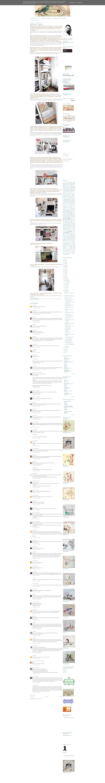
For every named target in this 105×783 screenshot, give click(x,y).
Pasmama (34, 344)
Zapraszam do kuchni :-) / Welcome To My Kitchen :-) (69, 342)
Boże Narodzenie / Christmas (68, 187)
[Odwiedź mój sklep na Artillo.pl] (68, 57)
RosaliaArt (34, 583)
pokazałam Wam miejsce (50, 35)
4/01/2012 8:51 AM (36, 658)
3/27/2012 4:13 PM (36, 394)
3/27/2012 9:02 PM (36, 527)
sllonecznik (34, 685)
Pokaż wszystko (73, 373)
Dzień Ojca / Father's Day (70, 200)
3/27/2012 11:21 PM (36, 549)
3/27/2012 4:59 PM (36, 452)
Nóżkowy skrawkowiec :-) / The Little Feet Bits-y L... (69, 305)
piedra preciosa (35, 390)
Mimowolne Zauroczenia (36, 372)
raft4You (66, 234)
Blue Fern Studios (70, 186)
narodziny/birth (71, 225)
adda (33, 324)
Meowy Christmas (66, 380)
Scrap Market (71, 237)
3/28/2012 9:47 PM (36, 620)
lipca (66, 286)
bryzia (33, 655)
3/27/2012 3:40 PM (36, 370)
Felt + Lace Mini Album (67, 387)
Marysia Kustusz (35, 601)
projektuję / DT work (69, 231)
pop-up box (70, 228)
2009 (65, 352)
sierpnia (66, 284)
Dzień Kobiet (64, 198)
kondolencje (72, 212)
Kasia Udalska (35, 421)
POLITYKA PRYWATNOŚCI (35, 20)
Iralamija (65, 386)
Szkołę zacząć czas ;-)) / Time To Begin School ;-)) (69, 303)
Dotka (33, 336)
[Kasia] (34, 616)
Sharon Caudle (66, 382)
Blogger (73, 755)
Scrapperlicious (66, 393)
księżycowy (65, 364)
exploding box (65, 201)
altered (64, 184)
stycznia (66, 347)
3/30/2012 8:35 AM (36, 643)
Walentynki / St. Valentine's (68, 247)
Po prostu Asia (35, 489)
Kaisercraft (67, 208)
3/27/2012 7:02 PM (36, 478)
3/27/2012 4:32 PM (36, 419)
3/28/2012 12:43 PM (36, 599)
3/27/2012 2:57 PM (36, 341)
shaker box (65, 241)
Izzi (33, 578)
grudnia (66, 278)
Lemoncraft (71, 217)
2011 (65, 349)
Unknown (34, 440)
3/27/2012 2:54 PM (36, 322)
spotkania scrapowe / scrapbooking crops (67, 242)
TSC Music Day (67, 322)
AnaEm (34, 530)
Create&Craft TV (71, 192)
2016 (65, 272)
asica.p (34, 329)
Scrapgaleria (65, 239)
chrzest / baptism (70, 188)
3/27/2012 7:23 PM (36, 487)
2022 (65, 263)
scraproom (36, 299)
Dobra (33, 500)
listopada (66, 280)
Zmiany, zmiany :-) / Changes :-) (69, 296)
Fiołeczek (34, 546)
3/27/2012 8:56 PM (36, 510)
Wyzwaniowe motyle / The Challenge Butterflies (69, 340)
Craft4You (64, 189)
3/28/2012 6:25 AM (36, 558)
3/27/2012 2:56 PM (36, 334)
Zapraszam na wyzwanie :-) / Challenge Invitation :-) (69, 315)
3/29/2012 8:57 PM (36, 635)
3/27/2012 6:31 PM (36, 470)
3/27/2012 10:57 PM (36, 544)
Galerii (69, 717)
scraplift (65, 240)
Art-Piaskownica (72, 184)
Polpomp (65, 228)
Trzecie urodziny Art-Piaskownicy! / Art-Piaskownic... (68, 329)
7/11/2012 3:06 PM (36, 692)
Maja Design (65, 220)
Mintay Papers (68, 222)
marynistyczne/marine (67, 221)
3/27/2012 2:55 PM (36, 327)
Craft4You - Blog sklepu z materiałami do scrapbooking (68, 406)
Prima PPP (64, 231)
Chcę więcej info (72, 2)
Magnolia (72, 218)
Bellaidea (34, 473)
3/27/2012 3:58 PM (36, 387)
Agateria (70, 182)
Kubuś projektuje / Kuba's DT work (69, 215)
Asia (33, 316)
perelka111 (34, 560)
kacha (33, 408)
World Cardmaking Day (66, 251)
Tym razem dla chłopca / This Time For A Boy (69, 318)
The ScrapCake (72, 244)
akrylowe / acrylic (65, 183)
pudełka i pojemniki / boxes (70, 233)
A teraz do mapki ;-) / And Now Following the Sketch (69, 337)
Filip (70, 201)
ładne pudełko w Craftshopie (55, 95)
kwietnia (66, 290)
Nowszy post (32, 696)
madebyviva (34, 495)
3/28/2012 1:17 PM (36, 607)
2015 (65, 273)
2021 (65, 264)
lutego (66, 346)
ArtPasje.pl (72, 717)
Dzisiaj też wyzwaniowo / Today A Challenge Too (70, 313)
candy (64, 188)
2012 (65, 277)
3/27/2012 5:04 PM (36, 458)
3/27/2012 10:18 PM (36, 537)
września (66, 283)
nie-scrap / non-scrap (66, 226)
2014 (65, 274)
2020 (65, 266)
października (67, 281)
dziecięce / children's (71, 194)
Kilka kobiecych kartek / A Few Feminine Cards (69, 326)
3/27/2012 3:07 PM (36, 352)
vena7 (33, 349)
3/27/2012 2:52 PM (36, 307)
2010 (65, 350)
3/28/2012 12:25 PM (36, 591)
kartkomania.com (35, 396)
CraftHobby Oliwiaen (66, 160)
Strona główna (46, 696)
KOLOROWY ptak (35, 480)
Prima (74, 228)
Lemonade (65, 217)
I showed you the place (45, 41)
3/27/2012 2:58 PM (36, 347)
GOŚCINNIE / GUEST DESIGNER (46, 18)
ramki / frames (70, 234)
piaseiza (34, 588)
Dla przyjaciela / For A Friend (69, 295)
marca (66, 291)
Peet (64, 379)
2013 (65, 276)
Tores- (33, 507)
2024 (65, 260)
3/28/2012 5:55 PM (36, 613)
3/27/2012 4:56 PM (36, 438)
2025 (65, 259)
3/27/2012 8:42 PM (36, 498)
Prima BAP (67, 229)
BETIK (34, 551)
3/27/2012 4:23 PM (36, 406)
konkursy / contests (65, 213)
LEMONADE (65, 669)
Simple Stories (71, 241)
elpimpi (34, 571)
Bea (33, 402)
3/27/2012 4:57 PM (36, 445)
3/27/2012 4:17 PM (36, 399)
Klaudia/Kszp (66, 360)
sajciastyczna (34, 676)
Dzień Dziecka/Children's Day (70, 197)
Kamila (34, 540)
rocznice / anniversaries (66, 235)
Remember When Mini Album (68, 394)
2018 (65, 269)
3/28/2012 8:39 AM (36, 575)
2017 (65, 270)
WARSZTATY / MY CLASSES (35, 18)
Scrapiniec (69, 239)
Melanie (65, 390)
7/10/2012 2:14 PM (36, 682)
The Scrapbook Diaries (66, 244)
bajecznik (67, 185)
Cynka (65, 363)
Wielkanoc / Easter (70, 250)
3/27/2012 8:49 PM (36, 504)
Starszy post (61, 696)
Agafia (33, 454)
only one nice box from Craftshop (41, 100)
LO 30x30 (65, 219)
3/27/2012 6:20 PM (36, 465)
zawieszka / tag (65, 254)
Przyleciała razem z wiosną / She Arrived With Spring (69, 300)
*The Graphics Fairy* (67, 401)
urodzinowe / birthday (67, 246)
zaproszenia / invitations (70, 253)
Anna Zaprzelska (35, 512)
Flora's (41, 134)
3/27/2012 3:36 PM (36, 363)
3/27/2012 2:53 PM (36, 314)
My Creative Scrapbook (70, 223)
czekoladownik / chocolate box (67, 193)
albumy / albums (71, 183)
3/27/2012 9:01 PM (36, 518)
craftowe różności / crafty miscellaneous (69, 190)
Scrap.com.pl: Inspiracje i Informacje (68, 412)
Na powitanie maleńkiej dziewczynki (69, 361)
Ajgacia (34, 609)
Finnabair (65, 367)
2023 (65, 262)
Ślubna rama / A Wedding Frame (69, 344)
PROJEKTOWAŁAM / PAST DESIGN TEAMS (59, 18)
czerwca (66, 287)
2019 (65, 267)
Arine (67, 184)
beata (33, 305)
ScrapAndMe (64, 238)
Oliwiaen (34, 354)
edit (33, 594)
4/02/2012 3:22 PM (36, 665)
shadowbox (73, 240)
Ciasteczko (65, 357)
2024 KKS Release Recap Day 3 (68, 390)
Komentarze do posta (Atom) (38, 698)
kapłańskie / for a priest (67, 209)
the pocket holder (59, 194)
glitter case (51, 134)
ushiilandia (65, 409)
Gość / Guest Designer (71, 203)
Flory (57, 128)
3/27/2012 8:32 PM (36, 492)
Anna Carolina (35, 667)
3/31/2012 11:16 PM (36, 653)
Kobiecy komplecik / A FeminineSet (68, 333)
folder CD (66, 202)
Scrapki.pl (73, 239)
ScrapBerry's (70, 238)
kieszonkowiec (43, 192)
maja (65, 288)
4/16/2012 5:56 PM (36, 673)
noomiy (34, 415)
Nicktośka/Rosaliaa (67, 370)
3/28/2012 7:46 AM (36, 563)
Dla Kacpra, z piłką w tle (67, 358)
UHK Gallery (72, 245)
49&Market (64, 182)
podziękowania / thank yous (71, 227)
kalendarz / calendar (72, 208)
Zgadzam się (79, 2)
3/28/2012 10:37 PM (36, 628)
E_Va (33, 461)
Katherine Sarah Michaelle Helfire (38, 660)
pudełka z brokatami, (34, 130)
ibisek (33, 631)
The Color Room (71, 243)
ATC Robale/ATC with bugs (68, 371)
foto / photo (71, 202)
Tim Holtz (65, 403)
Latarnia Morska (70, 216)
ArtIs (33, 622)
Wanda (34, 310)
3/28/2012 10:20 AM (36, 586)
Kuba (69, 214)
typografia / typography (67, 245)
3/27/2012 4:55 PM (36, 427)
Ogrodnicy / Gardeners (68, 298)
